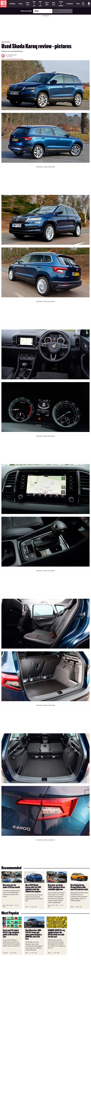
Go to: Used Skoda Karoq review (12, 59)
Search (83, 5)
